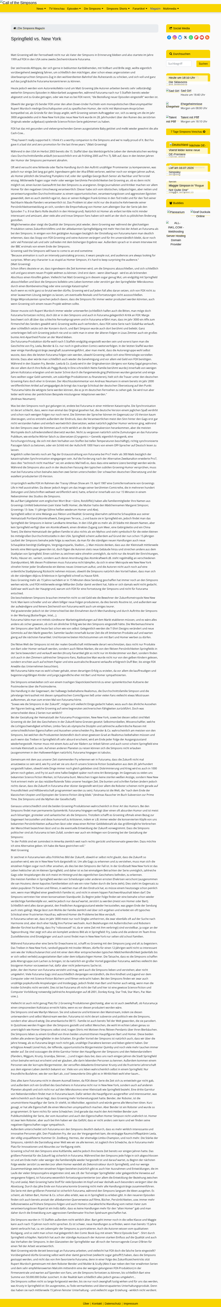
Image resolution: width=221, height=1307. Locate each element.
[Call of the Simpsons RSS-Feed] (207, 37)
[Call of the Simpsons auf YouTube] (202, 37)
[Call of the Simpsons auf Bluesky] (180, 37)
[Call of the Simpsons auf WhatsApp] (191, 37)
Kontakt (97, 1303)
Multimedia (169, 8)
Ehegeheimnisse (191, 104)
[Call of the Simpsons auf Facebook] (169, 37)
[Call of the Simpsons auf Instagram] (174, 37)
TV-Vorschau (57, 8)
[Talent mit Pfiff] (172, 119)
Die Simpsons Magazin (31, 28)
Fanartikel (139, 8)
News (40, 8)
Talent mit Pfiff (190, 117)
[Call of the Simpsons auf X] (185, 37)
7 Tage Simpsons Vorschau (187, 131)
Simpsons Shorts (116, 8)
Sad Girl (186, 90)
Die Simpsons (92, 8)
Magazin (155, 8)
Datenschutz (113, 1303)
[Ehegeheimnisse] (172, 105)
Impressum (131, 1303)
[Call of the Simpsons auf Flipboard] (196, 37)
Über (86, 1303)
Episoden (72, 8)
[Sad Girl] (172, 90)
